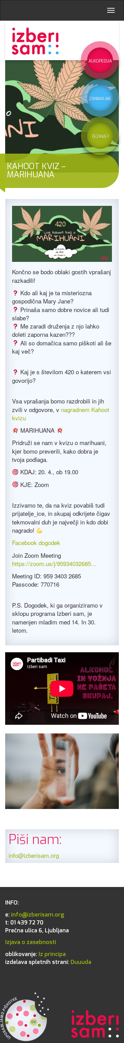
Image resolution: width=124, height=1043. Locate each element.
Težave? (100, 137)
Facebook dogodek (36, 542)
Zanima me (100, 99)
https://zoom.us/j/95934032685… (54, 563)
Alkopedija (100, 61)
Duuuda (48, 962)
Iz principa (35, 954)
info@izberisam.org (34, 855)
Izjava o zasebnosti (30, 942)
